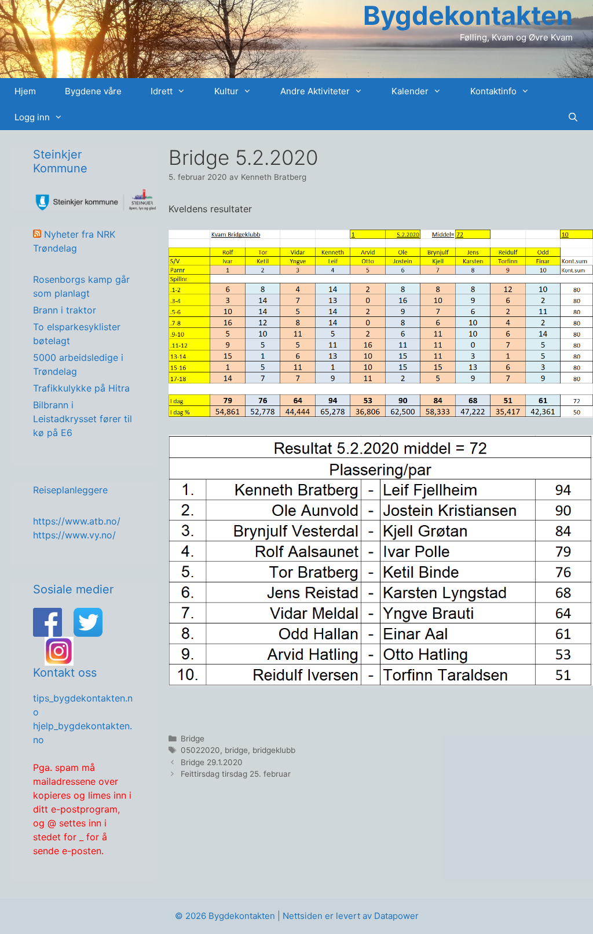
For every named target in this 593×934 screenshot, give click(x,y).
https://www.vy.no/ (74, 535)
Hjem (25, 91)
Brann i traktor (64, 310)
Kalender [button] (410, 91)
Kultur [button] (226, 91)
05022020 (200, 750)
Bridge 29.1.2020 (212, 762)
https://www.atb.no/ (76, 521)
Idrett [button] (162, 91)
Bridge (192, 738)
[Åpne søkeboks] (573, 117)
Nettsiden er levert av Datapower (351, 915)
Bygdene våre (93, 91)
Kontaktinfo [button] (493, 91)
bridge (236, 750)
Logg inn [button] (32, 117)
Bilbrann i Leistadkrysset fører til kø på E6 (82, 418)
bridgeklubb (273, 750)
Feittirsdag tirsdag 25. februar (236, 773)
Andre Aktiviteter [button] (315, 91)
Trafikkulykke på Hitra (81, 388)
